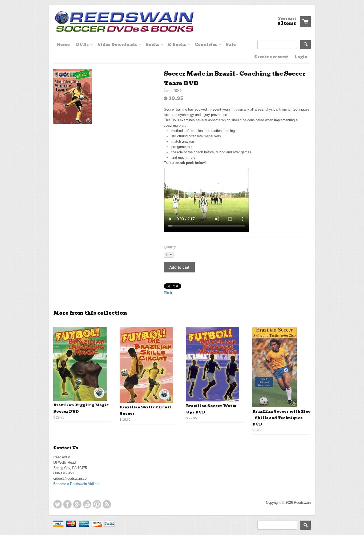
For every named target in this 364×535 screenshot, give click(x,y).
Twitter (57, 504)
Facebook (67, 504)
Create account (271, 57)
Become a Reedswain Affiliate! (76, 484)
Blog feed (107, 504)
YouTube (87, 504)
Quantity (170, 247)
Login (301, 57)
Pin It (168, 293)
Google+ (77, 504)
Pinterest (97, 504)
